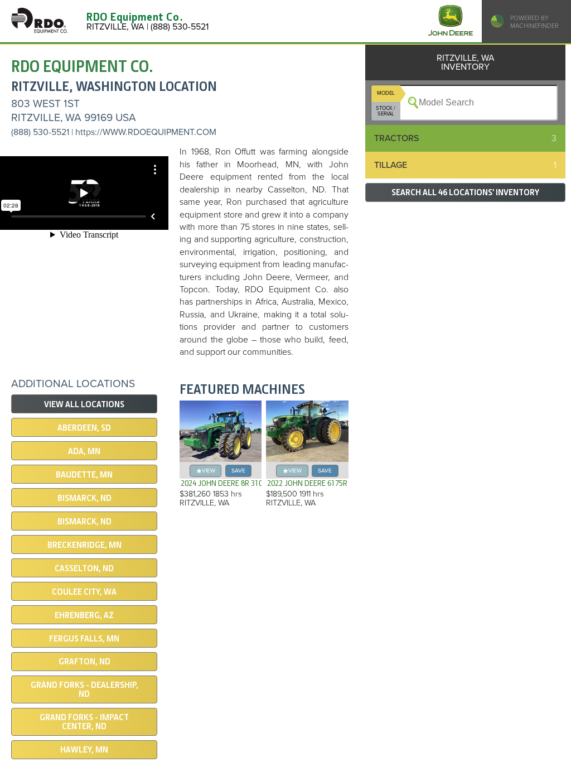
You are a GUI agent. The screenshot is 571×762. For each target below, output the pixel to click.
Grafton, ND (84, 661)
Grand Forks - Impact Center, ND (84, 722)
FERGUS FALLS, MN (84, 638)
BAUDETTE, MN (84, 474)
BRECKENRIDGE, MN (84, 545)
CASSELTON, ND (84, 568)
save (238, 470)
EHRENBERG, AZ (84, 615)
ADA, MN (84, 451)
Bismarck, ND (84, 521)
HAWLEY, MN (84, 749)
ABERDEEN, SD (84, 427)
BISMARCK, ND (84, 498)
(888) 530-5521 (40, 132)
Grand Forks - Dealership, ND (84, 689)
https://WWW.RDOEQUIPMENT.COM (145, 132)
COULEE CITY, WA (84, 591)
